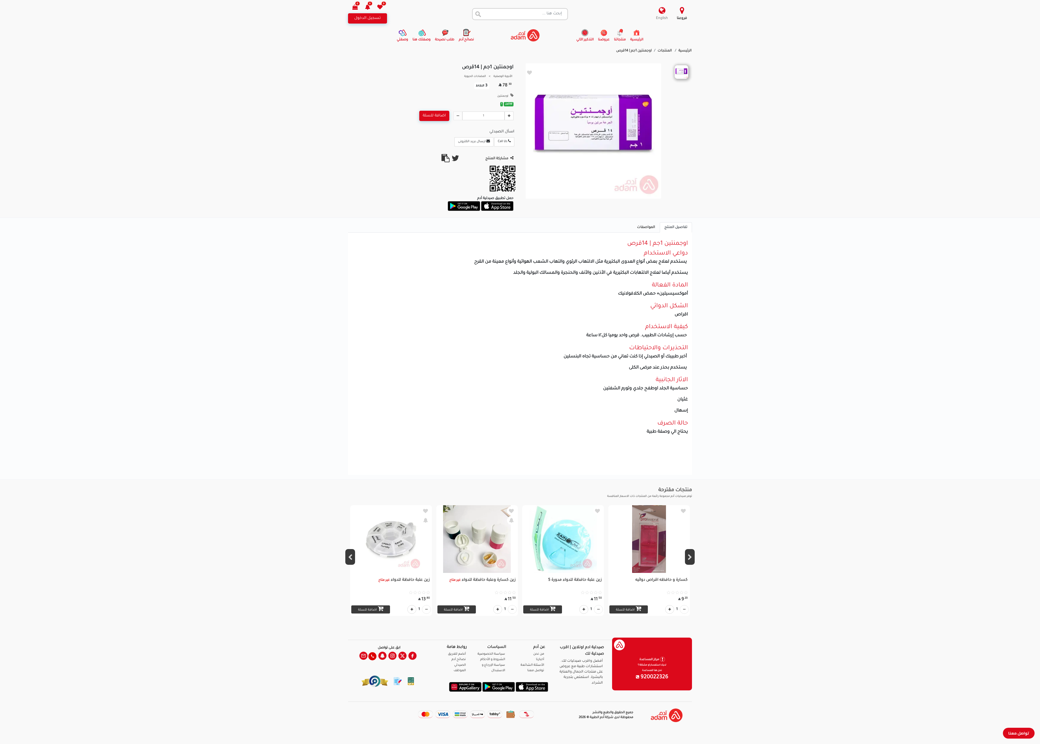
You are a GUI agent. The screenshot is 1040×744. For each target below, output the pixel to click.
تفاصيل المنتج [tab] (675, 227)
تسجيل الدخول (367, 18)
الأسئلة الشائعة (532, 665)
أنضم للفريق (457, 654)
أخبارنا (540, 659)
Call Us (503, 141)
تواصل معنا (1018, 733)
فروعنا (682, 18)
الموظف (460, 671)
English (662, 18)
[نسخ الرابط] (445, 160)
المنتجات (665, 51)
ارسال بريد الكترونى (472, 141)
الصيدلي (460, 665)
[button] (370, 7)
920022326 (653, 677)
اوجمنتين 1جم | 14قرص (634, 51)
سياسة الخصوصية (491, 654)
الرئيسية (685, 51)
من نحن (538, 654)
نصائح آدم (458, 659)
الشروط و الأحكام (492, 659)
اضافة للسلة (434, 116)
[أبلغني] (511, 520)
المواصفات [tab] (646, 227)
